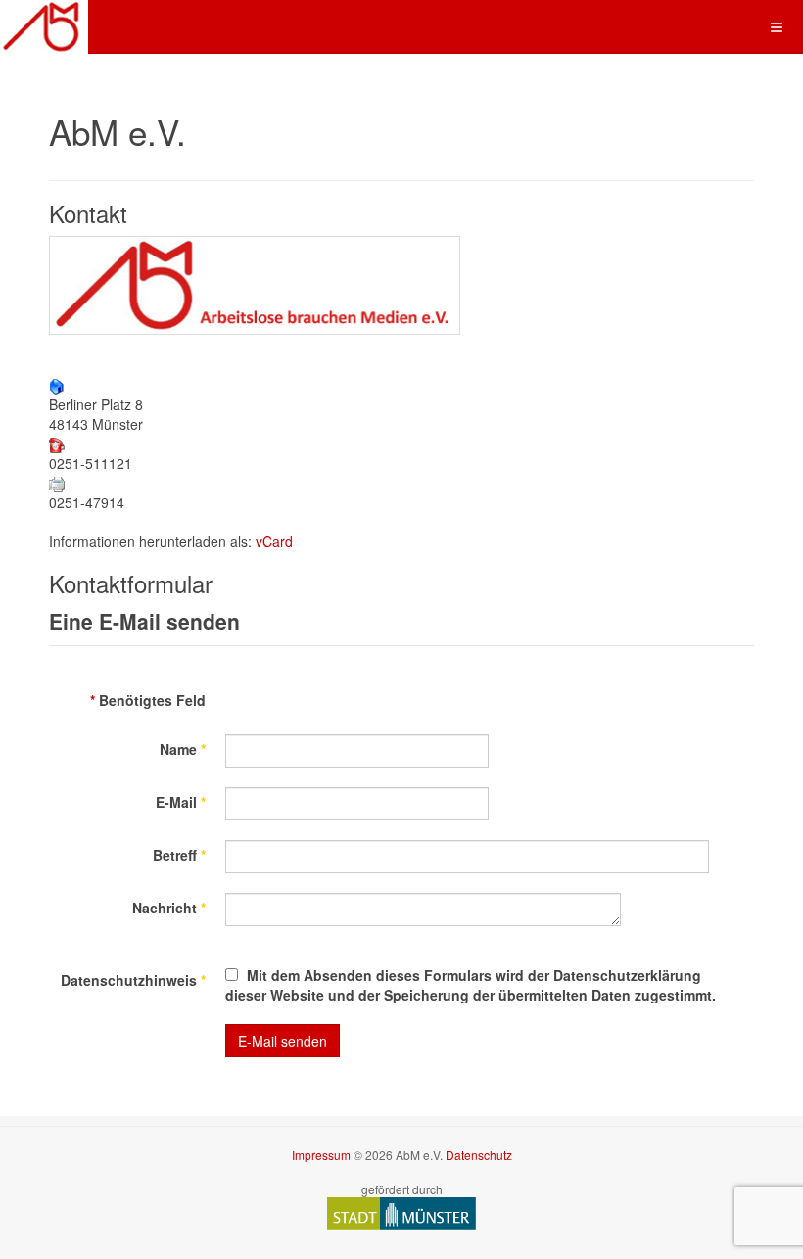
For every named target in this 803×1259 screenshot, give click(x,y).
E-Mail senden (282, 1040)
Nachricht (169, 907)
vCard (274, 541)
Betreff (179, 854)
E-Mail (181, 802)
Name (183, 749)
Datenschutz (479, 1154)
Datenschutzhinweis (133, 980)
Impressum (321, 1154)
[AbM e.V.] (44, 27)
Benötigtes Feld (148, 700)
